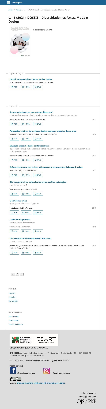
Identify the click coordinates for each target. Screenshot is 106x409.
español (12, 297)
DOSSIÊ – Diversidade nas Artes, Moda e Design (31, 79)
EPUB (39, 87)
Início (11, 10)
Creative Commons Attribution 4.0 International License (41, 383)
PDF (15, 87)
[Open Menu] (8, 2)
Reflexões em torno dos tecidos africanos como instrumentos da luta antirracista (46, 167)
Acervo (18, 10)
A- (21, 274)
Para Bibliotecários (16, 324)
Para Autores (13, 320)
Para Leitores (14, 316)
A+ (13, 274)
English (12, 293)
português (13, 301)
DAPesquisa (17, 2)
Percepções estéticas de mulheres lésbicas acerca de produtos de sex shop (43, 131)
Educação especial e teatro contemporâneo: (50, 149)
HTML (26, 87)
